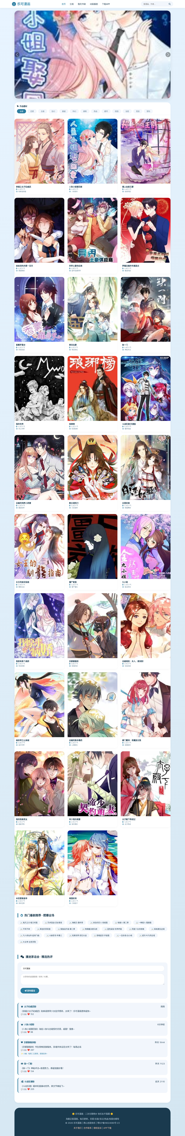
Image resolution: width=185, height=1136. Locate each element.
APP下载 (107, 1128)
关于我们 (78, 1128)
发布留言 (31, 990)
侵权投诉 (98, 1128)
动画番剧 (94, 4)
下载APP (106, 4)
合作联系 (88, 1128)
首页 (64, 4)
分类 (72, 4)
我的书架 (82, 4)
